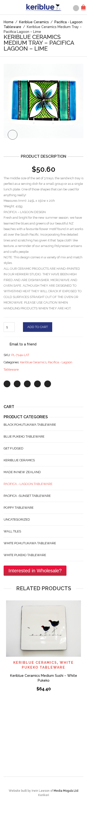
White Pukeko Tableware (25, 555)
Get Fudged (13, 448)
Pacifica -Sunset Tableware (27, 496)
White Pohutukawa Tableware (30, 543)
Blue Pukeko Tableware (24, 436)
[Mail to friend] (47, 383)
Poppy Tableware (19, 507)
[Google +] (37, 383)
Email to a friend (23, 344)
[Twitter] (7, 383)
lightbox (12, 135)
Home (9, 22)
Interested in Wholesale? (35, 570)
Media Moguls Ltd (66, 790)
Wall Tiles (12, 531)
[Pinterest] (27, 383)
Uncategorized (17, 519)
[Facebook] (17, 383)
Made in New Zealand (22, 472)
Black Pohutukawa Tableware (30, 424)
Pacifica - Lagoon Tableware (28, 484)
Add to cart (37, 327)
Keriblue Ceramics (34, 22)
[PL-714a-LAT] (43, 103)
